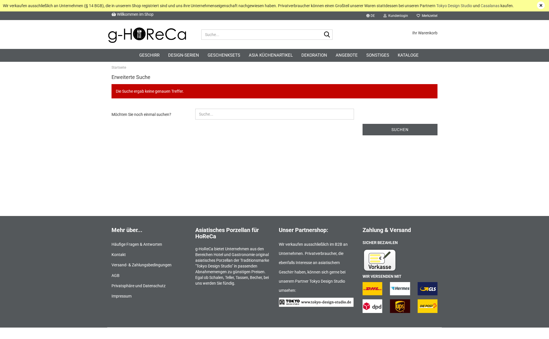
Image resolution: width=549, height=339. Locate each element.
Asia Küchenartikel (271, 55)
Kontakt (119, 254)
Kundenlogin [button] (397, 16)
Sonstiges (377, 55)
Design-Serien (183, 55)
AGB (116, 275)
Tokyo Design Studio (454, 5)
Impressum (122, 296)
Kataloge (408, 55)
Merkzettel (428, 16)
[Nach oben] (533, 330)
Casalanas (490, 5)
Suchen (400, 129)
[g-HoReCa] (147, 34)
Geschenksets (224, 55)
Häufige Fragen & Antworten (137, 244)
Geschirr (149, 55)
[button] (370, 15)
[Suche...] (327, 35)
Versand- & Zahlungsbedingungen (142, 265)
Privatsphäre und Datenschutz (139, 286)
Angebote (347, 55)
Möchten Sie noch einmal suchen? (141, 114)
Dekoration (314, 55)
